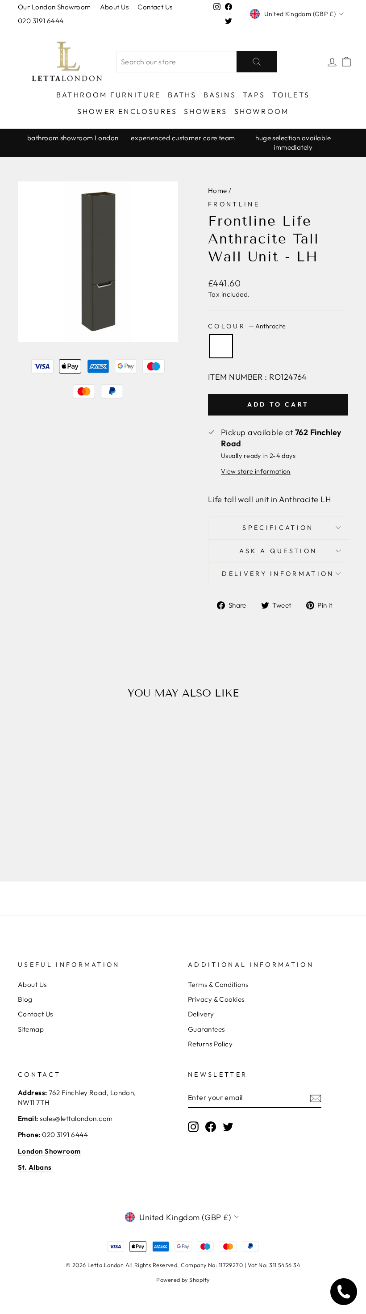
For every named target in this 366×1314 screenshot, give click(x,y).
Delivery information (278, 574)
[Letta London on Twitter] (228, 1126)
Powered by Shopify (182, 1279)
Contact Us (155, 7)
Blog (25, 999)
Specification (277, 528)
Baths (182, 94)
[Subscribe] (315, 1098)
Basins (220, 94)
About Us (114, 7)
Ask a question (278, 551)
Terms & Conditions (218, 984)
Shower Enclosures (127, 111)
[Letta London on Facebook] (210, 1126)
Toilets (291, 94)
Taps (254, 94)
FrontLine (234, 204)
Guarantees (206, 1029)
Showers (205, 111)
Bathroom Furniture (108, 94)
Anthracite (221, 346)
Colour (247, 326)
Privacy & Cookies (216, 999)
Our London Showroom (54, 7)
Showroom (261, 111)
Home (217, 190)
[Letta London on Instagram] (193, 1126)
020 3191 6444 (41, 21)
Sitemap (31, 1029)
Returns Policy (210, 1044)
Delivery (201, 1014)
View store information (256, 471)
